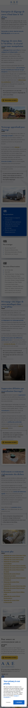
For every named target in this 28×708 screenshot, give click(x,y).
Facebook (6, 697)
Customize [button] (8, 702)
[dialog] (14, 692)
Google (16, 695)
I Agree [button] (19, 702)
